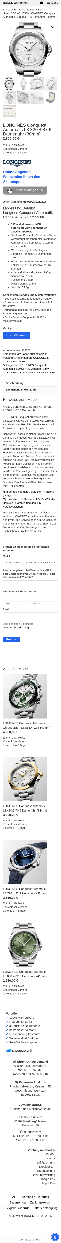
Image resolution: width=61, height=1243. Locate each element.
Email (7, 609)
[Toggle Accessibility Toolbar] (55, 1237)
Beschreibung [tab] (15, 383)
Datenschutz (18, 1202)
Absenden (11, 639)
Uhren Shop (18, 9)
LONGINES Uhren (14, 361)
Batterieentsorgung (45, 1208)
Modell (6, 556)
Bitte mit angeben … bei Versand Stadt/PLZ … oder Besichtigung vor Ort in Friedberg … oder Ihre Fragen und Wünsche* (29, 573)
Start (6, 9)
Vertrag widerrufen (30, 1239)
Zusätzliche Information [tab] (21, 389)
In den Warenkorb (16, 335)
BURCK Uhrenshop (15, 2)
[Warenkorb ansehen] (41, 3)
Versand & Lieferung (35, 1196)
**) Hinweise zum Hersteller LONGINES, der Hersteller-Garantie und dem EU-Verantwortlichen (29, 503)
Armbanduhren (23, 357)
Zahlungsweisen (40, 1202)
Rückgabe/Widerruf (16, 1208)
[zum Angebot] (25, 194)
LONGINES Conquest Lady (32, 368)
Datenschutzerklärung (16, 627)
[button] (52, 27)
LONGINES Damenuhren (18, 372)
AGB (15, 1196)
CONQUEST (20, 13)
